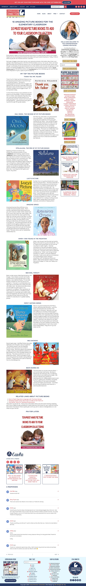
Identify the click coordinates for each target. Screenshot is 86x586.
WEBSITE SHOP (13, 6)
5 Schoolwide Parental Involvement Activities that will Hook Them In (33, 479)
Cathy (11, 530)
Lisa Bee (12, 491)
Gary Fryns (13, 499)
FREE (54, 13)
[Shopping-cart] (78, 580)
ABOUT (49, 13)
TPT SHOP (32, 6)
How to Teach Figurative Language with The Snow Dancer (25, 399)
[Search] (65, 6)
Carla (11, 508)
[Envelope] (84, 7)
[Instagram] (81, 7)
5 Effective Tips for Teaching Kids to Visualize (69, 176)
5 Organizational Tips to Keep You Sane (50, 476)
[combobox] (57, 6)
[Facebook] (76, 7)
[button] (7, 462)
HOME (38, 13)
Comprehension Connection (37, 584)
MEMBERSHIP (5, 6)
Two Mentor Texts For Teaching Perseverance (22, 402)
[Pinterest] (79, 7)
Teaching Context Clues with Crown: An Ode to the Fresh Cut (26, 400)
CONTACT (62, 13)
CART (27, 6)
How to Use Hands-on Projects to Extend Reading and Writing (14, 478)
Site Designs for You (60, 584)
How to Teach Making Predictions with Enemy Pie (70, 158)
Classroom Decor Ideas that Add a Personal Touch (69, 193)
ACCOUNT (22, 6)
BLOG (43, 13)
